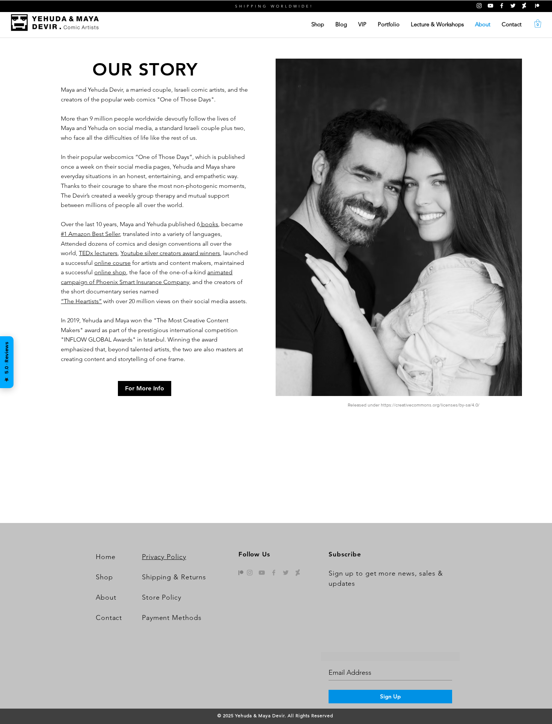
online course (112, 262)
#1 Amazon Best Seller (90, 233)
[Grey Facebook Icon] (274, 572)
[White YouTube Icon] (490, 5)
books (209, 224)
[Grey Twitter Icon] (286, 572)
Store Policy (161, 597)
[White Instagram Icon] (479, 5)
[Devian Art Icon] (298, 572)
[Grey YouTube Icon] (261, 572)
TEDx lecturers (98, 253)
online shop (110, 272)
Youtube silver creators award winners (170, 253)
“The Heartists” (81, 301)
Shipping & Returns (174, 577)
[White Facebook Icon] (501, 5)
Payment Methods (172, 618)
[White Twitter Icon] (513, 5)
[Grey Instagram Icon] (249, 572)
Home (106, 557)
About (106, 597)
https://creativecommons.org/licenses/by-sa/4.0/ (430, 405)
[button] (537, 23)
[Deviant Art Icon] (524, 5)
